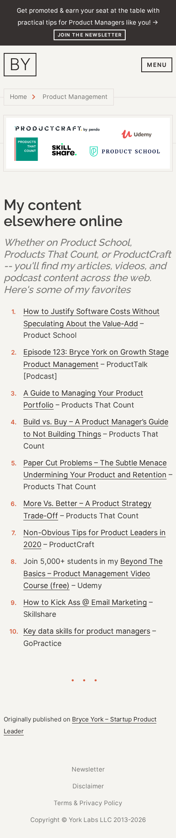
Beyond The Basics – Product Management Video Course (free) (92, 573)
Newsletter (88, 769)
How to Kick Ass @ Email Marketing (85, 602)
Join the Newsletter (90, 35)
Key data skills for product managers (86, 631)
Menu (157, 64)
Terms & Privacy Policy (88, 803)
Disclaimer (88, 786)
